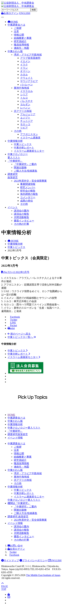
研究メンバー (27, 187)
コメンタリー (27, 197)
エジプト (25, 117)
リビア (24, 127)
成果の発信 (26, 200)
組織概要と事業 (23, 38)
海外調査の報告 (29, 194)
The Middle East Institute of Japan (43, 575)
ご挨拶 (17, 28)
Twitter (13, 552)
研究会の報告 (27, 190)
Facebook (14, 555)
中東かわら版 (15, 51)
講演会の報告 (21, 214)
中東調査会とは (16, 24)
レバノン (25, 107)
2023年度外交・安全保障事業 (30, 180)
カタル (24, 74)
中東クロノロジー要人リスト (24, 427)
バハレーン (26, 84)
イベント (13, 207)
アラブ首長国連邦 (30, 58)
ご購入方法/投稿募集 (25, 170)
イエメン (25, 61)
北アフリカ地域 (23, 111)
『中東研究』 (15, 160)
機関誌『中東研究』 (19, 503)
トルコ (24, 97)
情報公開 (19, 34)
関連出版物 (20, 167)
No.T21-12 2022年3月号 (16, 272)
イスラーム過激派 (30, 137)
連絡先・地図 (21, 48)
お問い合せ (16, 545)
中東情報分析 (15, 141)
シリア (24, 94)
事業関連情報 (27, 184)
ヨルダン (25, 104)
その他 (17, 131)
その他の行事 (21, 224)
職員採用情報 (21, 44)
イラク (24, 64)
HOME (11, 414)
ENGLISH (24, 13)
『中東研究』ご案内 (25, 164)
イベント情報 (15, 437)
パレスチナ (26, 101)
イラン (24, 68)
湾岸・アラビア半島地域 (28, 54)
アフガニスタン (29, 134)
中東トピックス (23, 144)
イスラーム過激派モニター (29, 151)
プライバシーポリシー (34, 560)
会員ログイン (17, 549)
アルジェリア (27, 114)
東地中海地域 (21, 87)
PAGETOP (4, 587)
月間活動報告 (21, 217)
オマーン (25, 71)
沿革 (16, 31)
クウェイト (26, 78)
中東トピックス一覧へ (20, 337)
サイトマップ (11, 560)
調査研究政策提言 (18, 434)
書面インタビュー (24, 220)
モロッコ (25, 124)
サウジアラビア (29, 81)
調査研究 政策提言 (18, 516)
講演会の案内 (21, 210)
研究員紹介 (20, 41)
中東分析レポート (24, 147)
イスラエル (26, 91)
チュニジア (26, 121)
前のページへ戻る (20, 333)
